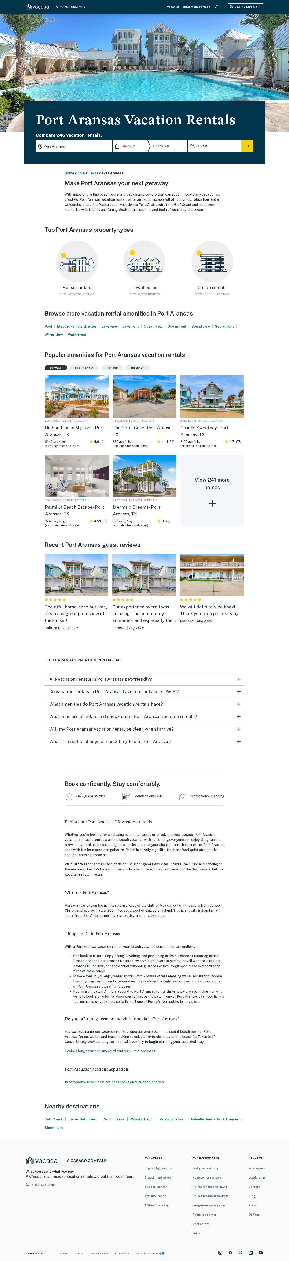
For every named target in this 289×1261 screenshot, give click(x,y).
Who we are (257, 1168)
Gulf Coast (53, 1119)
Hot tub (112, 367)
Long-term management (210, 1205)
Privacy (79, 1253)
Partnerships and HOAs (210, 1187)
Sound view (200, 326)
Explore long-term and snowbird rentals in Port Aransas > (110, 1051)
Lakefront (130, 326)
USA (81, 173)
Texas (93, 173)
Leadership (257, 1177)
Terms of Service (99, 1253)
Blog (252, 1196)
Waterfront (77, 335)
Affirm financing (156, 1205)
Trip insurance (155, 1196)
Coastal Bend (142, 1119)
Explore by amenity (158, 1168)
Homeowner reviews (207, 1177)
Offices (254, 1214)
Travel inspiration (157, 1177)
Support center (155, 1187)
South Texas (114, 1119)
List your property (206, 1168)
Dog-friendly (84, 367)
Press (253, 1205)
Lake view (110, 326)
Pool (48, 326)
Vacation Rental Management (188, 6)
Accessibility (122, 1253)
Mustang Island (171, 1119)
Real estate (201, 1224)
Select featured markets (210, 1196)
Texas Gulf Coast (83, 1119)
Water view (54, 335)
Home (69, 173)
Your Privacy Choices (147, 1253)
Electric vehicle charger (76, 326)
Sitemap (64, 1253)
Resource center (204, 1214)
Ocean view (153, 326)
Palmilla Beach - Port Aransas (215, 1119)
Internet (137, 367)
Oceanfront (177, 326)
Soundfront (224, 326)
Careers (254, 1187)
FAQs (196, 1233)
